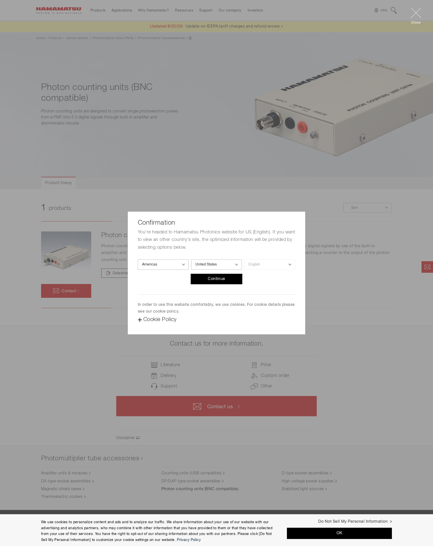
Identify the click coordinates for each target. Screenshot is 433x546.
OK (340, 533)
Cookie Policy (159, 319)
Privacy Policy (189, 540)
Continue (216, 279)
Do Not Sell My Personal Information (353, 522)
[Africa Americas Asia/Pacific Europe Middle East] (163, 264)
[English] (269, 264)
